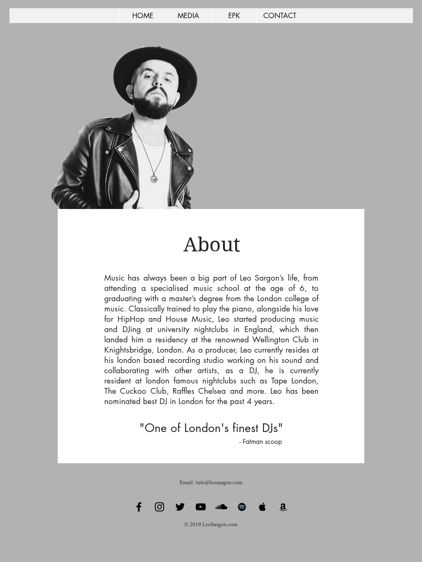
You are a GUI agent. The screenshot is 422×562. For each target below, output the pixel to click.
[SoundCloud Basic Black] (221, 507)
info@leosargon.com (219, 482)
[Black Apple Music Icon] (262, 507)
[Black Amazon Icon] (283, 507)
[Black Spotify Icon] (242, 507)
